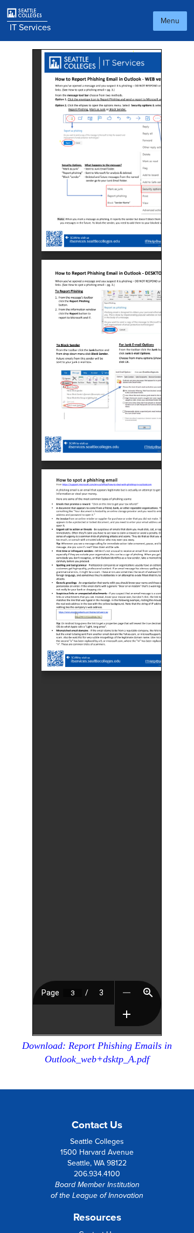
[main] (97, 565)
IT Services (30, 27)
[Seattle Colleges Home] (28, 13)
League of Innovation (107, 1195)
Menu (170, 20)
